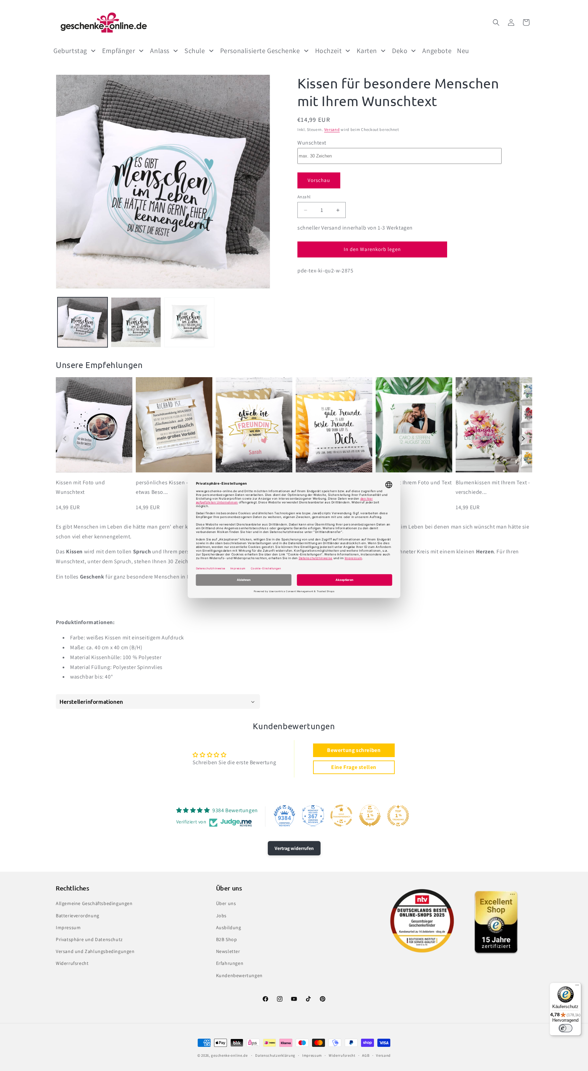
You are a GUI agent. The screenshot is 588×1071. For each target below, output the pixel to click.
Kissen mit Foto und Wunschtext (80, 487)
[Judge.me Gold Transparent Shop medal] (341, 815)
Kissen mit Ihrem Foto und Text (414, 482)
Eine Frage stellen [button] (353, 767)
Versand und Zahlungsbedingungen (95, 951)
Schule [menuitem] (194, 50)
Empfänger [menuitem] (118, 50)
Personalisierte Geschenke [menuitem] (260, 50)
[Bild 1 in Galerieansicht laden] (83, 322)
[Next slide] (523, 439)
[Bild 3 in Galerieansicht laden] (189, 322)
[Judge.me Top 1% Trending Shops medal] (398, 815)
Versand (332, 129)
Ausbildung (228, 927)
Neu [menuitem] (463, 50)
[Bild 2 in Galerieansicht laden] (136, 322)
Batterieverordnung (77, 916)
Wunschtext (311, 142)
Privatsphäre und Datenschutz (89, 939)
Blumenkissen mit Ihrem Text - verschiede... (493, 487)
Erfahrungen (230, 963)
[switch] (565, 1028)
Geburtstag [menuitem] (70, 50)
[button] (496, 22)
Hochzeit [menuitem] (328, 50)
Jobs (221, 916)
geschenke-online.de (229, 1055)
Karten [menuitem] (367, 50)
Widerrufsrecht (72, 963)
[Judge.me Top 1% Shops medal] (370, 815)
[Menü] (577, 987)
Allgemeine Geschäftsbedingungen (94, 903)
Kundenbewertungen (239, 975)
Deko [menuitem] (399, 50)
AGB (365, 1055)
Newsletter (228, 951)
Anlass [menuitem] (159, 50)
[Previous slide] (64, 439)
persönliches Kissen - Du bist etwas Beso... (171, 487)
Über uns (226, 903)
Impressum (68, 927)
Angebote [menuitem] (437, 50)
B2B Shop (226, 939)
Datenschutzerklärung (275, 1055)
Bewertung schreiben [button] (353, 750)
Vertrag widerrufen (294, 848)
